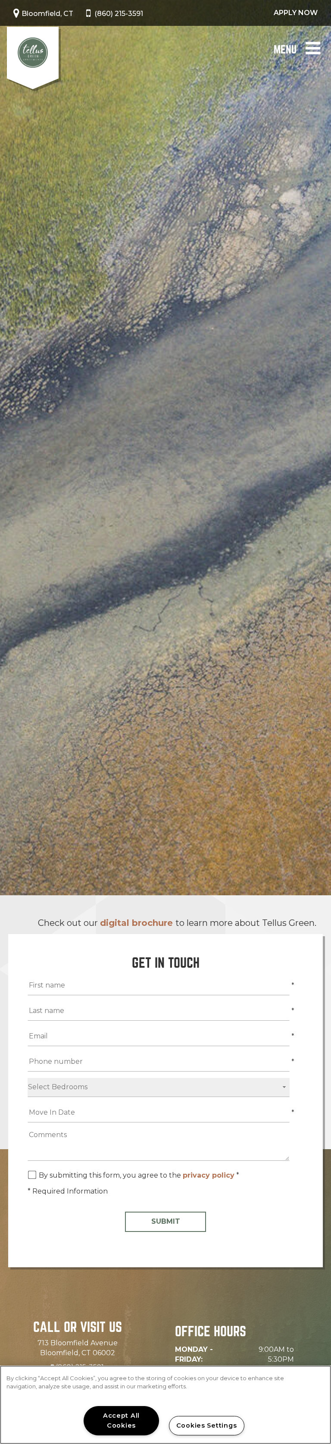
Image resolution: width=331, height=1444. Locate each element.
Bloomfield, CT (47, 13)
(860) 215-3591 (118, 13)
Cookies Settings (206, 1425)
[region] (165, 1405)
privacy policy (208, 1175)
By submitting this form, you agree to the (111, 1175)
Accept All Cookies (121, 1420)
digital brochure (137, 923)
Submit (165, 1221)
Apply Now (296, 13)
